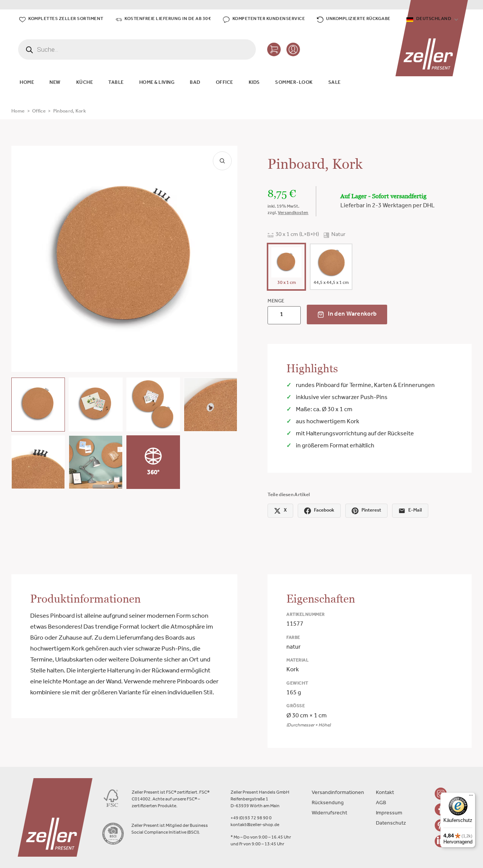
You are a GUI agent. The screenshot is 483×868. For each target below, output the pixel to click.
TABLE (116, 82)
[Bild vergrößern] (222, 160)
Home (18, 111)
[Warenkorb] (274, 49)
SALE (334, 82)
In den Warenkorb (352, 314)
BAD (195, 82)
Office (39, 111)
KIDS (254, 82)
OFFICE (224, 82)
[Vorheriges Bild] (23, 259)
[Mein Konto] (293, 49)
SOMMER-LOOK (294, 82)
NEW (55, 82)
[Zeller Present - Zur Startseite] (431, 38)
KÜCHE (84, 82)
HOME (27, 82)
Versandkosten (293, 213)
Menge (276, 301)
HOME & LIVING (157, 82)
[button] (38, 404)
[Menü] (470, 797)
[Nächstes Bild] (225, 259)
